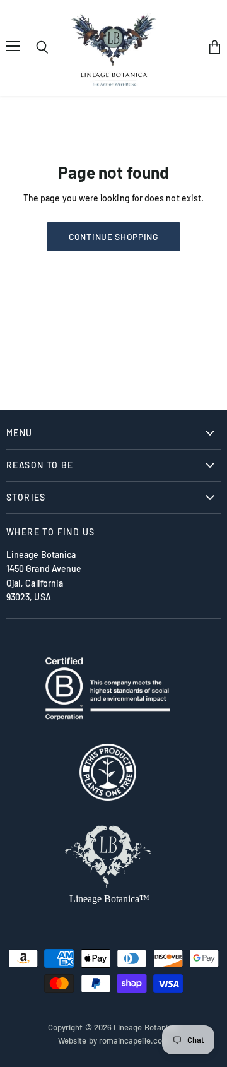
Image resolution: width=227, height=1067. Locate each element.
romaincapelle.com (134, 1040)
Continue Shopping (113, 236)
